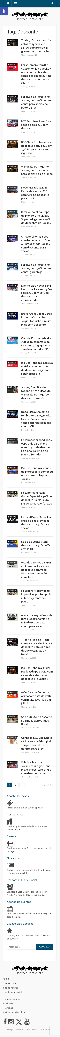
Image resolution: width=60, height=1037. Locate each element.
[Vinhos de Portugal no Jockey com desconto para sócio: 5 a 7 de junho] (12, 168)
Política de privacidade (14, 1012)
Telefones (8, 1007)
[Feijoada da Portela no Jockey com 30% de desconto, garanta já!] (12, 266)
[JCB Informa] (30, 15)
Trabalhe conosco (12, 999)
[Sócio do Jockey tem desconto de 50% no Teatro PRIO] (12, 543)
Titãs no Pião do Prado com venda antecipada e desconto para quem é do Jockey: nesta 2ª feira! (37, 647)
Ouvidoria (8, 1003)
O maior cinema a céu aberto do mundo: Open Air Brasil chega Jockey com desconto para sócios (36, 244)
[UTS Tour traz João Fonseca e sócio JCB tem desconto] (12, 123)
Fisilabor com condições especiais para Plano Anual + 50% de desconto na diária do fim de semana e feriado (36, 447)
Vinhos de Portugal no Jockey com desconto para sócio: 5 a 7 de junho (37, 170)
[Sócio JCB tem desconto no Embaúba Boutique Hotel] (12, 718)
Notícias (12, 40)
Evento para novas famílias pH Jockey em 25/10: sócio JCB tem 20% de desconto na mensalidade (36, 293)
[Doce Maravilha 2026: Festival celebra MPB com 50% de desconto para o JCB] (12, 189)
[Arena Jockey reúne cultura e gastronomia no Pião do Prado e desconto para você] (12, 617)
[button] (4, 11)
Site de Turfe (9, 983)
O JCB (6, 978)
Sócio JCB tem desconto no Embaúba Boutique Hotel (36, 720)
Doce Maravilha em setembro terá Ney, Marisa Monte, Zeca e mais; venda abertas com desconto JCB (36, 419)
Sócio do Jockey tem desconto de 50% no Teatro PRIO (36, 545)
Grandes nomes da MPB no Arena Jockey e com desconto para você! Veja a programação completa (36, 570)
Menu (14, 3)
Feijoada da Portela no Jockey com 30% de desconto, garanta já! (36, 268)
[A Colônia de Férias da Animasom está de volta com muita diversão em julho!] (12, 694)
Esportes (12, 121)
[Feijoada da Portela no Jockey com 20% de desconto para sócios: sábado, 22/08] (12, 98)
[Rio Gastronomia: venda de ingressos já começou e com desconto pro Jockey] (12, 470)
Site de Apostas (10, 987)
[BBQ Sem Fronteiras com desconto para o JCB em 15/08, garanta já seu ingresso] (12, 144)
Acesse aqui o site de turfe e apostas (25, 807)
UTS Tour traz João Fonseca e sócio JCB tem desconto (36, 125)
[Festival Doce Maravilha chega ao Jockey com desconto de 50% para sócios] (12, 519)
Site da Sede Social (12, 992)
